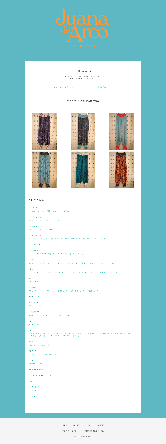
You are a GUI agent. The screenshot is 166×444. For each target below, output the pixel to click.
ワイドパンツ (33, 239)
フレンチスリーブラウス (46, 254)
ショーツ (38, 306)
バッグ (31, 342)
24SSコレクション (35, 245)
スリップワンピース (60, 291)
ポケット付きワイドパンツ (87, 272)
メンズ (31, 321)
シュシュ (46, 315)
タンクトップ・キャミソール (39, 263)
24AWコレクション (36, 235)
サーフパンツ (62, 254)
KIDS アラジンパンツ (122, 334)
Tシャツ (86, 239)
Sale (30, 381)
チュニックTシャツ (72, 263)
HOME (64, 425)
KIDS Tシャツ (53, 334)
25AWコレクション (36, 217)
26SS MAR (33, 208)
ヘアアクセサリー (35, 312)
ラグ (39, 354)
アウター (32, 360)
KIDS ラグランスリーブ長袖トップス (99, 334)
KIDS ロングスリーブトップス (72, 334)
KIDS (31, 330)
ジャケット (42, 363)
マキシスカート (34, 282)
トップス (32, 211)
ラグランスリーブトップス (105, 263)
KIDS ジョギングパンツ (37, 336)
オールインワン (44, 291)
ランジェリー (33, 302)
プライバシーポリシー (70, 431)
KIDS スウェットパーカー (71, 336)
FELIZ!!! (32, 396)
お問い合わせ (102, 87)
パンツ (55, 211)
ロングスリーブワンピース (70, 239)
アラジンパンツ (34, 272)
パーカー (58, 220)
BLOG (87, 425)
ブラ (30, 306)
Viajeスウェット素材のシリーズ (40, 375)
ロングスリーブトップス (49, 239)
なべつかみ (48, 354)
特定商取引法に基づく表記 (94, 431)
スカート (48, 220)
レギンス (103, 272)
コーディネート (34, 387)
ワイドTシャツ (57, 263)
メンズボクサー (34, 324)
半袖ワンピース (93, 291)
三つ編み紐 (68, 315)
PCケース (32, 345)
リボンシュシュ (34, 315)
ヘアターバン (56, 315)
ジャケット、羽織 (44, 211)
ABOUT (76, 425)
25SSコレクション (35, 226)
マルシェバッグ (44, 345)
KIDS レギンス (53, 336)
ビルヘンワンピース (77, 291)
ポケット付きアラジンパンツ (53, 272)
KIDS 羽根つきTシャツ (37, 334)
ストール (81, 254)
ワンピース (65, 211)
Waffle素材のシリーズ (37, 369)
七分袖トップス (87, 263)
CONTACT (100, 425)
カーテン (32, 354)
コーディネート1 (35, 390)
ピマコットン (33, 250)
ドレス (72, 254)
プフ (56, 354)
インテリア (32, 351)
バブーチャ (113, 272)
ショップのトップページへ (63, 87)
